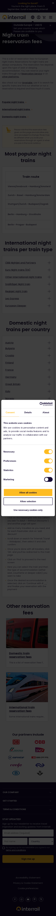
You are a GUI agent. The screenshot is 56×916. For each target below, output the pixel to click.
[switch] (48, 461)
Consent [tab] (10, 412)
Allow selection (28, 501)
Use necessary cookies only (28, 510)
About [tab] (46, 412)
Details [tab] (28, 412)
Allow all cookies (28, 492)
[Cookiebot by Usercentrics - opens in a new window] (40, 404)
